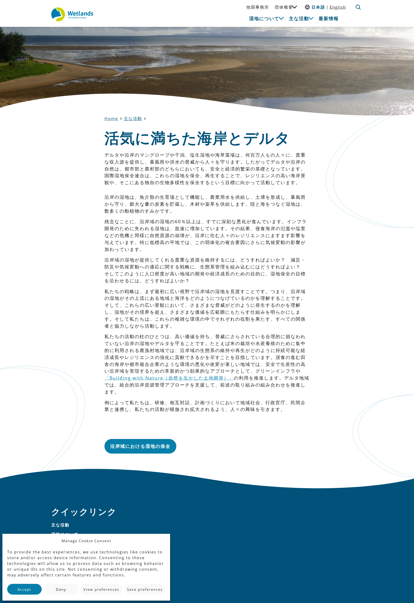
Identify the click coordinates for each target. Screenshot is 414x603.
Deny (61, 589)
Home (111, 118)
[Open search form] (358, 7)
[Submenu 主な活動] (311, 18)
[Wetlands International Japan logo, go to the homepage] (72, 14)
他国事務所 (257, 7)
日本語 (318, 7)
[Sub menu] (294, 7)
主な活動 (299, 18)
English (338, 7)
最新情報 (329, 18)
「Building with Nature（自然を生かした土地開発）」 (169, 378)
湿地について (264, 18)
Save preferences (145, 589)
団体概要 (284, 7)
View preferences (101, 589)
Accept (24, 589)
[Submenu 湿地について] (281, 18)
